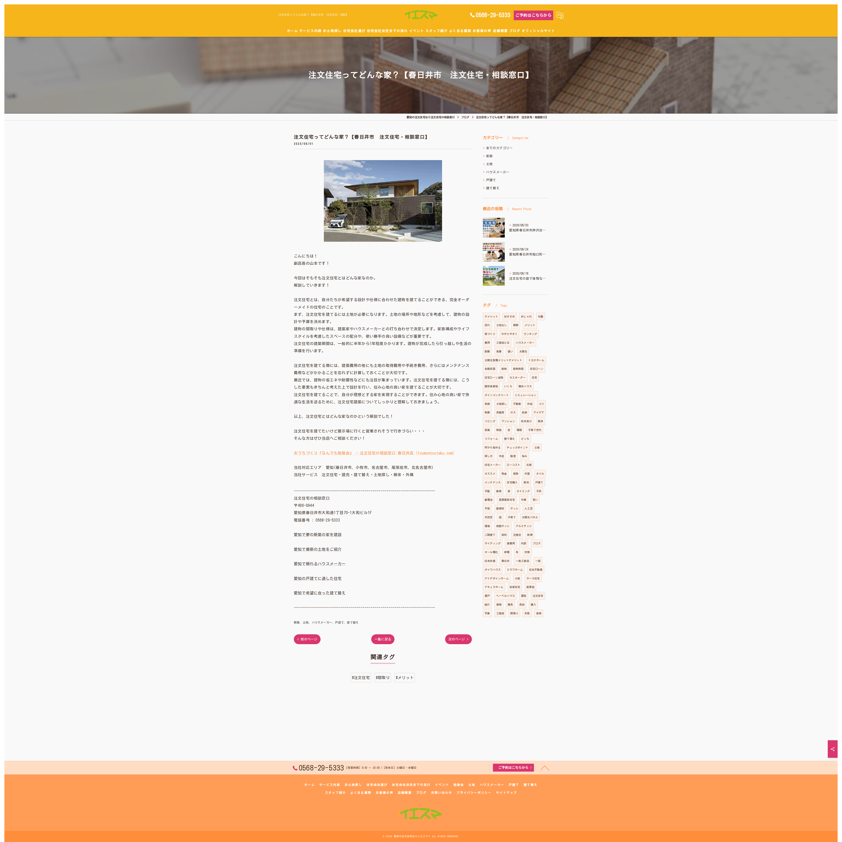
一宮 (538, 561)
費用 (487, 342)
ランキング (530, 334)
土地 (306, 622)
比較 (529, 464)
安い (535, 499)
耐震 (487, 351)
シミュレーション (525, 395)
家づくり (490, 334)
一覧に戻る (383, 639)
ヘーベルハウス (505, 595)
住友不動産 (535, 569)
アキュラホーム (494, 587)
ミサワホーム (515, 569)
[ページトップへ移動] (545, 767)
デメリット (491, 316)
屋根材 (500, 508)
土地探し (501, 403)
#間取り (383, 677)
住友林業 (490, 561)
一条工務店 (522, 561)
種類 (519, 430)
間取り (514, 613)
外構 (523, 499)
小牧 (517, 578)
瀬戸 (487, 595)
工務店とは (503, 342)
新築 (297, 622)
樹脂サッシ (503, 526)
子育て (512, 517)
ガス (513, 412)
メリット (529, 325)
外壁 (527, 473)
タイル (540, 473)
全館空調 (490, 368)
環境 (487, 526)
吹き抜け (526, 421)
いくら (508, 386)
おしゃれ (526, 316)
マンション (508, 421)
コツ (541, 403)
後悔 (538, 613)
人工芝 (528, 508)
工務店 (500, 613)
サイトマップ (506, 792)
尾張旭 (530, 587)
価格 (498, 604)
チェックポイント (517, 447)
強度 (513, 456)
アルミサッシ (524, 526)
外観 (540, 316)
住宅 (534, 377)
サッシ (514, 508)
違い (510, 351)
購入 (533, 604)
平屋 (487, 491)
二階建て (490, 534)
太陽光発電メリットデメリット (503, 360)
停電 (506, 552)
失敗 (527, 613)
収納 (524, 412)
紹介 (487, 604)
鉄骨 (529, 534)
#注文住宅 (361, 677)
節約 (526, 482)
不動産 (517, 403)
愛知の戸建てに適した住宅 (318, 578)
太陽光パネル (530, 517)
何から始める (493, 447)
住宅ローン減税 (494, 377)
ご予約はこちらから (533, 15)
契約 (504, 534)
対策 (527, 552)
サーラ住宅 (533, 578)
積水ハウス (525, 386)
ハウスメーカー (322, 622)
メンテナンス (493, 482)
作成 (529, 403)
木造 (501, 456)
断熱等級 (518, 368)
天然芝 (489, 517)
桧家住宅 (515, 587)
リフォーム (491, 438)
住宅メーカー (493, 464)
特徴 (498, 430)
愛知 (523, 595)
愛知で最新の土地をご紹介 (318, 549)
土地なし (501, 325)
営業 (487, 430)
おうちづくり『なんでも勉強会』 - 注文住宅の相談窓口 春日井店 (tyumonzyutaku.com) (374, 453)
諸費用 (511, 543)
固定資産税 (491, 386)
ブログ (537, 543)
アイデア (538, 412)
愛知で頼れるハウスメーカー (320, 564)
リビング (490, 421)
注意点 (517, 534)
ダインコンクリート (497, 395)
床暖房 (500, 412)
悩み (524, 456)
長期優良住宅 (507, 499)
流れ (487, 325)
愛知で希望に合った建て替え (320, 593)
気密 (487, 403)
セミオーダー (518, 377)
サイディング (493, 543)
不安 (487, 508)
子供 (538, 491)
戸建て (339, 622)
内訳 (523, 543)
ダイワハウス (493, 569)
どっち (525, 438)
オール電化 (491, 552)
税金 (504, 473)
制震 (487, 412)
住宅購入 (512, 482)
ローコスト (513, 464)
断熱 (504, 368)
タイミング (523, 491)
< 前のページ (307, 639)
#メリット (405, 677)
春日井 (505, 561)
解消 (540, 421)
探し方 (489, 456)
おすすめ (509, 316)
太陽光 (523, 351)
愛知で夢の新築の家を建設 (318, 534)
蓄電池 (489, 499)
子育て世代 (534, 430)
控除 (515, 473)
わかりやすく (509, 334)
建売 (510, 604)
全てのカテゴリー (499, 148)
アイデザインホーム (497, 578)
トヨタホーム (536, 360)
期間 (515, 325)
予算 (487, 613)
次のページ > (458, 639)
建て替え (353, 622)
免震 (498, 351)
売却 (521, 604)
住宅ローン (536, 368)
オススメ (490, 473)
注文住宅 (538, 595)
